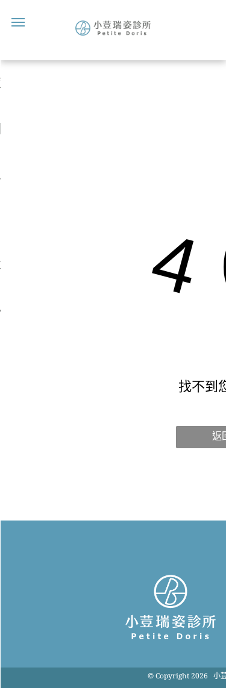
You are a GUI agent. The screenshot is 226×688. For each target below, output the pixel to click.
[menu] (18, 22)
